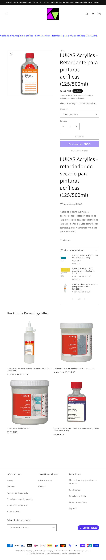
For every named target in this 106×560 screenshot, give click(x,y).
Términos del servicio (36, 553)
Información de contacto (71, 553)
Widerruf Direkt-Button (17, 505)
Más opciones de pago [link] (79, 151)
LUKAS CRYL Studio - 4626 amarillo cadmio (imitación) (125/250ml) (83, 271)
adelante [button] (67, 240)
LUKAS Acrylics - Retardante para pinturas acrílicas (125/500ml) (66, 35)
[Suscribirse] (53, 527)
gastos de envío (85, 95)
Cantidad (63, 121)
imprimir (73, 508)
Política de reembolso (64, 551)
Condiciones (74, 490)
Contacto (11, 486)
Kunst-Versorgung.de (29, 551)
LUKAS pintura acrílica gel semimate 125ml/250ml (74, 368)
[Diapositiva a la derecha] (86, 299)
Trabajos (42, 486)
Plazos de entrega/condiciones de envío (83, 482)
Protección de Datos (78, 502)
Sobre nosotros (45, 480)
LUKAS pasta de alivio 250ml (18, 428)
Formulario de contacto (17, 493)
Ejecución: (64, 109)
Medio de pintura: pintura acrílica (16, 35)
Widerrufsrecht (13, 511)
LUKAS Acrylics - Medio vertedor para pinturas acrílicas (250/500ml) (85, 286)
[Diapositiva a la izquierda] (73, 299)
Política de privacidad (82, 551)
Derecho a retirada (77, 496)
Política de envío (53, 553)
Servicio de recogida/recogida (20, 499)
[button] (6, 14)
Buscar (10, 480)
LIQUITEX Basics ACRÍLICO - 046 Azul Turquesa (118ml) (85, 256)
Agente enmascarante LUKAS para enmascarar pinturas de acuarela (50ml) (76, 429)
